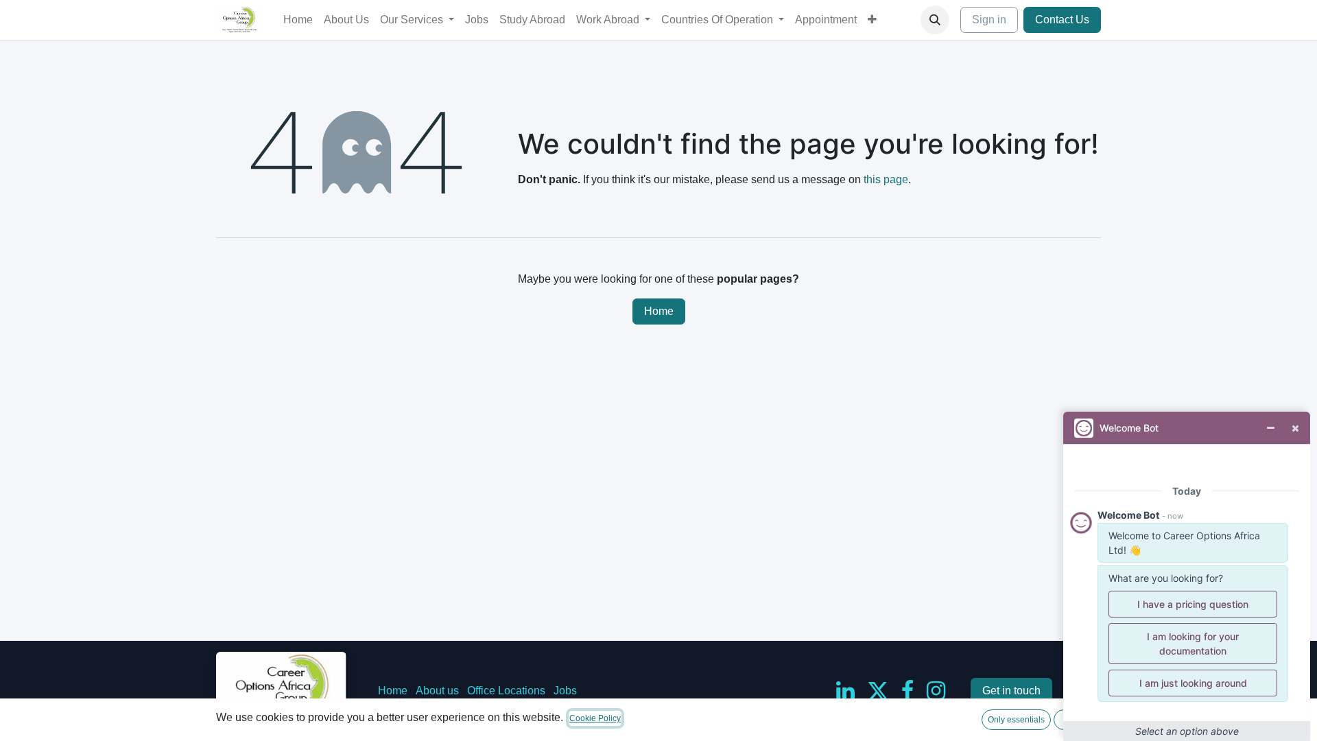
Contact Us (1062, 19)
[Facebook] (907, 691)
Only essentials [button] (1016, 720)
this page (886, 179)
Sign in (989, 19)
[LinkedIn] (845, 691)
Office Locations (506, 690)
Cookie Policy (595, 718)
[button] (935, 19)
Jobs (565, 690)
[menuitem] (298, 20)
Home (659, 311)
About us (437, 690)
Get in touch (1011, 690)
